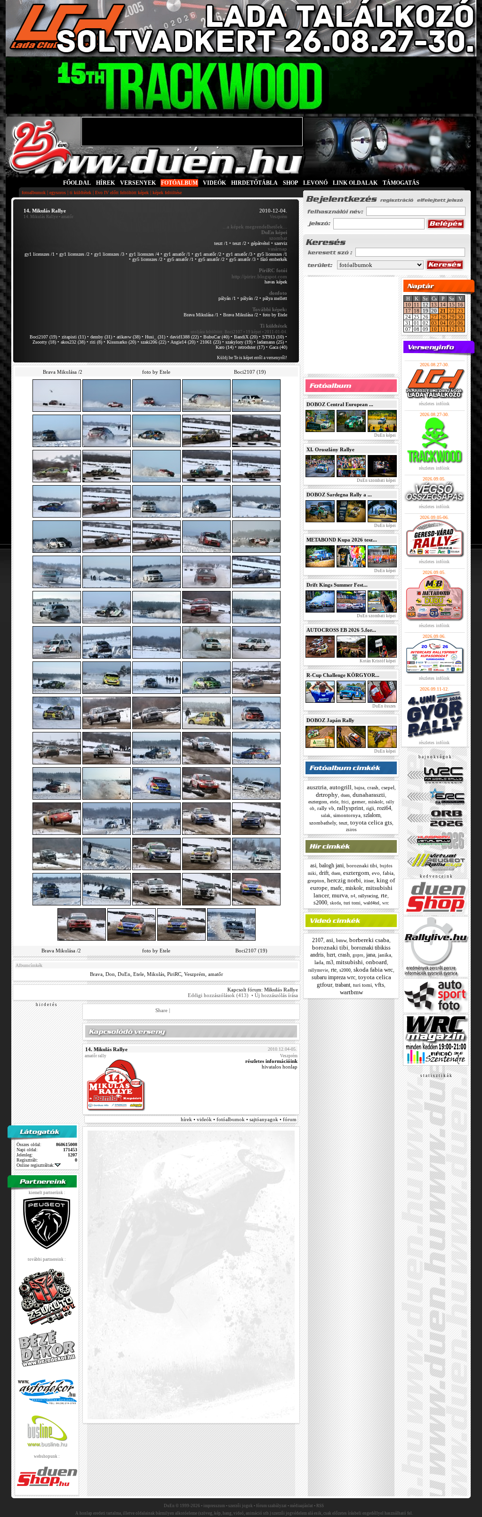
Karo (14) (224, 347)
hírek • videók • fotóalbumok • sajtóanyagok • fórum (239, 1119)
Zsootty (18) (44, 342)
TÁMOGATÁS (401, 183)
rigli (370, 808)
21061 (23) (210, 342)
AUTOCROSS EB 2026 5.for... (341, 630)
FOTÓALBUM (179, 183)
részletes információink (271, 1061)
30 (460, 317)
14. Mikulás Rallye (41, 216)
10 (408, 304)
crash (372, 787)
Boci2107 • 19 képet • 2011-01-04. (256, 332)
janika (384, 955)
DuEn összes (383, 706)
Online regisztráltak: (35, 1165)
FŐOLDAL (77, 183)
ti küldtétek (80, 192)
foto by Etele (275, 314)
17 (408, 311)
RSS (320, 1505)
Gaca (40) (278, 347)
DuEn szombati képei (376, 480)
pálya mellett (275, 298)
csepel (387, 787)
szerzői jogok (240, 1505)
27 (434, 317)
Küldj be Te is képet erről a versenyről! (252, 357)
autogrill (340, 787)
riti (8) (96, 342)
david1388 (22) (184, 336)
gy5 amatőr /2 (211, 259)
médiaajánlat (301, 1505)
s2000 (320, 902)
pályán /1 (227, 298)
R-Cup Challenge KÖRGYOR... (342, 675)
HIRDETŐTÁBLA (254, 183)
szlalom (371, 815)
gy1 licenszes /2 (74, 254)
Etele (138, 974)
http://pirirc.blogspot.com (259, 276)
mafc (336, 887)
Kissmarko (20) (121, 342)
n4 (353, 896)
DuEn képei (384, 435)
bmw (341, 940)
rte (384, 895)
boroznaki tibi (361, 865)
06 (460, 323)
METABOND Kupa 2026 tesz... (341, 539)
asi (313, 865)
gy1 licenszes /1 (39, 254)
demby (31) (101, 336)
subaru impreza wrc (333, 977)
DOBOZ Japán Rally (330, 720)
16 (460, 304)
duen (345, 795)
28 (443, 317)
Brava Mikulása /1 (201, 314)
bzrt (331, 954)
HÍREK (105, 183)
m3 (329, 962)
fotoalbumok (34, 192)
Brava (96, 974)
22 (452, 311)
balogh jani (331, 865)
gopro (358, 955)
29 (452, 317)
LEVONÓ (316, 183)
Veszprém (194, 974)
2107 (317, 940)
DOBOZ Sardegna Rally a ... (339, 494)
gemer (358, 801)
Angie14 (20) (182, 342)
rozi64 (384, 808)
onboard (376, 962)
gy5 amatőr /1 (180, 259)
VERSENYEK (138, 183)
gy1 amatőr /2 (208, 254)
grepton (315, 880)
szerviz (280, 243)
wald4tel (371, 902)
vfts (379, 984)
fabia (388, 873)
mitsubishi (349, 962)
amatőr (215, 974)
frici (345, 802)
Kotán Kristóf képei (377, 661)
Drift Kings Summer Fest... (337, 585)
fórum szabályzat (271, 1505)
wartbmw (351, 992)
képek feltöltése (167, 192)
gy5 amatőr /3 (242, 259)
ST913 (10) (273, 336)
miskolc (375, 801)
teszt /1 (221, 243)
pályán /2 (249, 298)
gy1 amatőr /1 (177, 254)
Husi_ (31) (155, 336)
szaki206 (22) (153, 342)
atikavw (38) (128, 336)
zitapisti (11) (74, 336)
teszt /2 (239, 243)
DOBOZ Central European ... (339, 404)
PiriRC (174, 974)
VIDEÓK (214, 183)
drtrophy (327, 794)
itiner (369, 880)
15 (452, 304)
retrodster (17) (251, 347)
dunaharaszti (369, 794)
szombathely (322, 822)
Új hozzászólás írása (276, 995)
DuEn (124, 974)
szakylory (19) (238, 342)
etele (334, 802)
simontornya (347, 815)
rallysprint (350, 807)
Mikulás (155, 974)
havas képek (276, 281)
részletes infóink (434, 403)
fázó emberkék (273, 259)
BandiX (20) (245, 336)
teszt (343, 822)
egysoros (57, 192)
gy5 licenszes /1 (272, 254)
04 (443, 323)
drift (324, 873)
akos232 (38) (73, 342)
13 (434, 304)
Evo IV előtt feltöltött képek (122, 192)
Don (110, 974)
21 (443, 311)
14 (443, 304)
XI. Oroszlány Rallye (330, 449)
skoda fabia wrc (373, 969)
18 (416, 311)
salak (325, 815)
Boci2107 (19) (43, 336)
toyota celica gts (371, 822)
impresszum (214, 1505)
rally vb (325, 808)
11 (416, 304)
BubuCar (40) (216, 336)
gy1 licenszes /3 (109, 254)
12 (452, 329)
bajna (359, 788)
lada (318, 962)
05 (452, 323)
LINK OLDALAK (355, 183)
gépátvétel (260, 243)
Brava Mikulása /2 (240, 314)
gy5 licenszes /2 (147, 259)
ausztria (317, 787)
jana (370, 954)
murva (340, 895)
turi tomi (352, 902)
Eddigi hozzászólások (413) (218, 995)
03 (434, 323)
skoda (335, 903)
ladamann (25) (270, 342)
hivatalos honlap (279, 1066)
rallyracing (368, 895)
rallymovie (318, 970)
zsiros (351, 829)
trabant (342, 985)
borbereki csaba (369, 939)
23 (460, 311)
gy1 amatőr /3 (239, 254)
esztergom (317, 801)
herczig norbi (344, 880)
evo (376, 873)
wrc (385, 903)
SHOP (290, 183)
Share (161, 1010)
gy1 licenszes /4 (144, 254)
